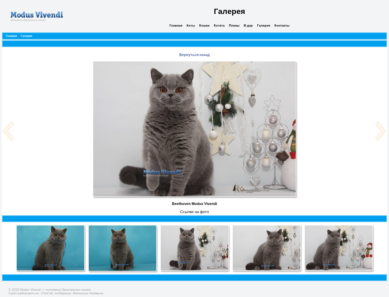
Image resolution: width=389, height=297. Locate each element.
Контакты (281, 25)
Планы (234, 25)
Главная (176, 25)
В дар (248, 25)
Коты (191, 25)
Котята (219, 25)
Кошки (204, 25)
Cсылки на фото (194, 212)
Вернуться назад (194, 55)
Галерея (263, 25)
